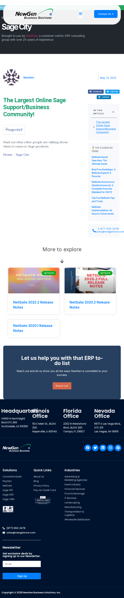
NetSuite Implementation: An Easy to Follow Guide (103, 210)
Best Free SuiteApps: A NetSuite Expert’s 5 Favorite (103, 173)
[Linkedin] (102, 447)
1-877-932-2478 (108, 228)
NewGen (31, 35)
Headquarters (19, 410)
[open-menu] (80, 14)
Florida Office (72, 413)
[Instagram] (110, 447)
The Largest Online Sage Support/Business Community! (106, 127)
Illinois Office (40, 413)
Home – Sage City (16, 154)
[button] (96, 92)
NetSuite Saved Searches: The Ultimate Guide (100, 160)
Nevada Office (104, 413)
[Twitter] (95, 447)
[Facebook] (87, 447)
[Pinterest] (118, 447)
